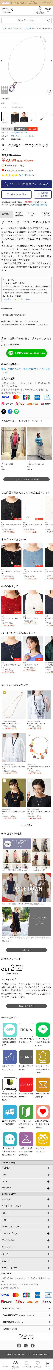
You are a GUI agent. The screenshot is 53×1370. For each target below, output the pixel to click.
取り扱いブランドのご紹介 (26, 1067)
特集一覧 (25, 950)
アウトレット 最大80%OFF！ (26, 1095)
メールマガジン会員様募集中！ (42, 1095)
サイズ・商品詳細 (19, 214)
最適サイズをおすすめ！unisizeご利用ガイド (9, 1097)
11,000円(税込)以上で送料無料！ (9, 1122)
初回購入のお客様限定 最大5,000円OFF (9, 1042)
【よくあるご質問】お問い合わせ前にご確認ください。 (9, 1151)
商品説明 (6, 214)
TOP (4, 28)
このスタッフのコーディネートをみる (17, 299)
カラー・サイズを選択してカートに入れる (28, 184)
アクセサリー (30, 28)
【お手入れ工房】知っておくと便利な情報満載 (26, 1151)
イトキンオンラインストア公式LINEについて (42, 1042)
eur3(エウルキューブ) (15, 28)
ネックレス (29, 136)
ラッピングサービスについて (42, 1149)
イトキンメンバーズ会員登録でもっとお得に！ (26, 1124)
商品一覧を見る (25, 1006)
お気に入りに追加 (18, 194)
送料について (29, 369)
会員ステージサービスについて (9, 1067)
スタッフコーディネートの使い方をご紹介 (42, 1069)
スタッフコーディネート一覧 (26, 479)
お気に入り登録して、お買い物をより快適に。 (42, 1124)
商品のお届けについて (39, 205)
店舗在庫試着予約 (44, 194)
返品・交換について (11, 369)
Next (51, 61)
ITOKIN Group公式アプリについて (26, 1040)
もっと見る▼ (26, 825)
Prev (2, 61)
